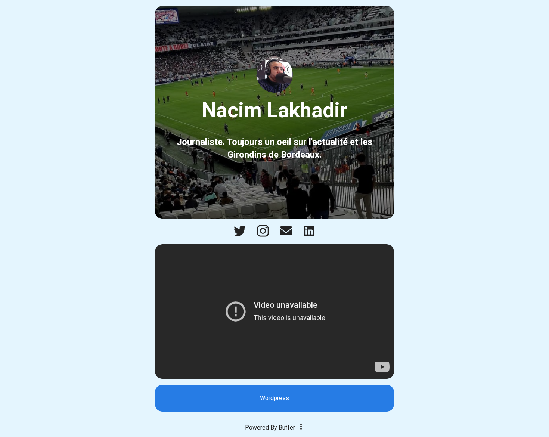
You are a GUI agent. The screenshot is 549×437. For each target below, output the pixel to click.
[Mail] (286, 234)
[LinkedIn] (309, 234)
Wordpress (274, 398)
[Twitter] (239, 234)
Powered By (270, 427)
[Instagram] (262, 234)
